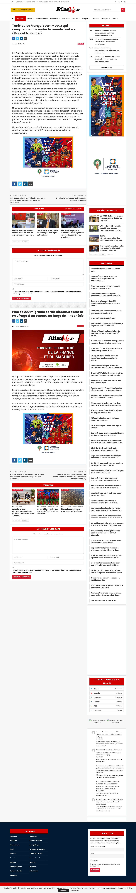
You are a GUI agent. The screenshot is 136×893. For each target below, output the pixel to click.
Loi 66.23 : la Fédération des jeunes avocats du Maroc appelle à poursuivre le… (105, 33)
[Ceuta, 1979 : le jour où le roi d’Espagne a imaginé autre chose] (48, 220)
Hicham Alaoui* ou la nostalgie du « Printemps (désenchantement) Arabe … (105, 333)
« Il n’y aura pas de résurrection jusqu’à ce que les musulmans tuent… (104, 358)
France (30, 18)
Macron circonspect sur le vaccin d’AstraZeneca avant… (105, 287)
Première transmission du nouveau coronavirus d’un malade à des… (106, 594)
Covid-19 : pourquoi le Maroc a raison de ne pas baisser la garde (107, 464)
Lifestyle (104, 18)
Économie (54, 18)
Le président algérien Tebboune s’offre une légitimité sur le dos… (105, 549)
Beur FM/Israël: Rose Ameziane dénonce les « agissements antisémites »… (104, 278)
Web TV (32, 862)
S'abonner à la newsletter (22, 10)
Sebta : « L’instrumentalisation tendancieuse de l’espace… (112, 238)
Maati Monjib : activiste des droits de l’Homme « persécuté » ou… (106, 349)
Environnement (54, 2)
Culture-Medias (36, 841)
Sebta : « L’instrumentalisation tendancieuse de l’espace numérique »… (106, 41)
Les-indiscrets (35, 858)
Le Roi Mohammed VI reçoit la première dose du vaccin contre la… (106, 294)
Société (65, 18)
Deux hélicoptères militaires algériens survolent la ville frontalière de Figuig (108, 734)
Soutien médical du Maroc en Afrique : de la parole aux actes (107, 471)
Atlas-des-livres (36, 854)
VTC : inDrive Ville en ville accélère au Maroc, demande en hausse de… (110, 228)
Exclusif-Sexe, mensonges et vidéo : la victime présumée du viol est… (107, 434)
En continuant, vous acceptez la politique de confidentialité (105, 865)
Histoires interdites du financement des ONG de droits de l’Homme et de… (107, 441)
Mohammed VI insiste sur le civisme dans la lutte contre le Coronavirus (106, 404)
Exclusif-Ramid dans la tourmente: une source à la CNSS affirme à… (106, 487)
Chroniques (31, 2)
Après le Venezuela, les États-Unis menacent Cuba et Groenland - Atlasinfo (107, 783)
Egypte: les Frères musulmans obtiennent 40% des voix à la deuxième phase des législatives (27, 476)
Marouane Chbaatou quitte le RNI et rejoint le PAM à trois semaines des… (112, 248)
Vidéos (95, 18)
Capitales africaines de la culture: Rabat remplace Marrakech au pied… (107, 571)
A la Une (15, 213)
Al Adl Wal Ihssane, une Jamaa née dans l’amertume (106, 381)
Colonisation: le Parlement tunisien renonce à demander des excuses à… (107, 517)
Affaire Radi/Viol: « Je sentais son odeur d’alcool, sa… (105, 419)
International (41, 18)
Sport (114, 18)
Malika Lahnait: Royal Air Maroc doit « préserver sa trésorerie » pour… (106, 556)
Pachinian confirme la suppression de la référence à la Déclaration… (107, 50)
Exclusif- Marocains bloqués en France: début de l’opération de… (105, 479)
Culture (75, 18)
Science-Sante (16, 871)
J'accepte (63, 891)
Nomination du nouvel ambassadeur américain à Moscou (71, 199)
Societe (13, 858)
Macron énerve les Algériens (103, 318)
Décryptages (20, 2)
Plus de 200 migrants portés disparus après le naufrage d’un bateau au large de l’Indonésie (27, 200)
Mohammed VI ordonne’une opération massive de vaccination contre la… (107, 342)
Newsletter (65, 2)
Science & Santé (42, 2)
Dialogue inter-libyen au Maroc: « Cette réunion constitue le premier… (107, 366)
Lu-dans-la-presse (37, 849)
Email (92, 853)
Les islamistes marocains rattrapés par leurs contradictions (106, 312)
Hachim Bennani (101, 799)
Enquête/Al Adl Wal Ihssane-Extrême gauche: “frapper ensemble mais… (107, 374)
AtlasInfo (95, 860)
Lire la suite (75, 891)
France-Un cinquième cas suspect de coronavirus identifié (107, 586)
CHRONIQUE (34, 871)
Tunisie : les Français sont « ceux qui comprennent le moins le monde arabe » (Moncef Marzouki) (69, 476)
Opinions (13, 875)
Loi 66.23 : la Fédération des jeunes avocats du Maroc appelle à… (111, 218)
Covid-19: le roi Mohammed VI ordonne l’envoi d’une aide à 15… (104, 502)
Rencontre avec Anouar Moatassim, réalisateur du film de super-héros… (106, 389)
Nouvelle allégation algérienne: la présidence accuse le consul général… (105, 533)
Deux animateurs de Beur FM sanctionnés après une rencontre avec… (105, 303)
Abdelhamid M (101, 750)
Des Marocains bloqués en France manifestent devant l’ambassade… (106, 509)
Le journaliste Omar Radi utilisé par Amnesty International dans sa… (106, 456)
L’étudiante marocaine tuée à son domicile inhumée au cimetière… (105, 564)
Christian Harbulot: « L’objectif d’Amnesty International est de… (105, 449)
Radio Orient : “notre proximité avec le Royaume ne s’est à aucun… (107, 324)
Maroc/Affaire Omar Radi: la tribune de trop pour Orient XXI (106, 411)
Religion (85, 18)
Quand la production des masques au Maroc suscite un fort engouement (107, 524)
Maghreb (19, 18)
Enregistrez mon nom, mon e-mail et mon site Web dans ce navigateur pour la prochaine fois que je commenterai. (47, 293)
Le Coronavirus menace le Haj (103, 600)
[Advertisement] (107, 639)
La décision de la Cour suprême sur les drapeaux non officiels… (106, 541)
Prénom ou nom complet (98, 846)
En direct (80, 326)
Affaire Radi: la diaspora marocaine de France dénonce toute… (106, 396)
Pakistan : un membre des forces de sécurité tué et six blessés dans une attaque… (107, 59)
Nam (97, 732)
